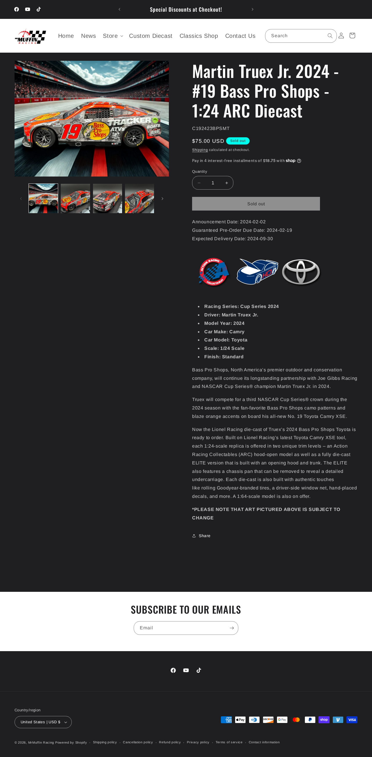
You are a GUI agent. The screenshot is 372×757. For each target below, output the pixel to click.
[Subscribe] (231, 628)
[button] (112, 36)
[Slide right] (162, 198)
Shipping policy (105, 742)
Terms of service (229, 742)
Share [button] (205, 535)
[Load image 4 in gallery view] (139, 198)
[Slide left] (21, 198)
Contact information (264, 742)
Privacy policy (198, 742)
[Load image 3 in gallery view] (107, 198)
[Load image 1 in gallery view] (43, 198)
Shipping (200, 150)
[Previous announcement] (119, 9)
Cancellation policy (138, 742)
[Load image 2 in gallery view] (75, 198)
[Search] (330, 35)
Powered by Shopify (71, 742)
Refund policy (170, 742)
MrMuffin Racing (41, 742)
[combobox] (301, 35)
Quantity (199, 171)
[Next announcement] (252, 9)
